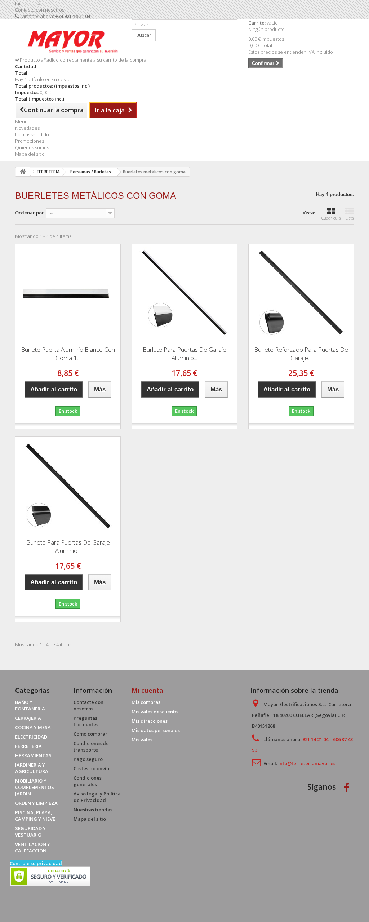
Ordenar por (29, 212)
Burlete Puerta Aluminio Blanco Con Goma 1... (68, 353)
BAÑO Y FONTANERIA (30, 705)
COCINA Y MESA (33, 727)
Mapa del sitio (30, 154)
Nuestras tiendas (93, 809)
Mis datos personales (156, 730)
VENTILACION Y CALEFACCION (32, 847)
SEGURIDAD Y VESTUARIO (30, 831)
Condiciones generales (88, 781)
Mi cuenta (147, 690)
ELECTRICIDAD (31, 736)
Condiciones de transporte (91, 746)
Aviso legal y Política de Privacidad (97, 796)
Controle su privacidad (36, 863)
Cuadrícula (331, 218)
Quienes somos (32, 147)
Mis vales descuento (155, 711)
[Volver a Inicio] (23, 171)
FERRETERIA (28, 746)
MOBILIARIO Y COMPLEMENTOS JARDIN (34, 787)
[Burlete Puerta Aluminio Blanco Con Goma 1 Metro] (68, 292)
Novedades (27, 128)
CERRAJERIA (28, 718)
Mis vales (142, 739)
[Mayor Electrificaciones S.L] (68, 41)
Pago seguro (88, 759)
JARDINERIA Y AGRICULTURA (31, 768)
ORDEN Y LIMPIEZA (36, 803)
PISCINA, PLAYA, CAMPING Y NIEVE (35, 815)
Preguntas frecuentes (86, 721)
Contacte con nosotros (39, 9)
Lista (350, 218)
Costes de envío (91, 768)
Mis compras (146, 702)
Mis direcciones (150, 721)
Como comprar (90, 734)
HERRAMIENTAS (33, 755)
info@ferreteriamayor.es (306, 763)
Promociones (29, 141)
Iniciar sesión (29, 3)
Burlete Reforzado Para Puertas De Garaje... (301, 353)
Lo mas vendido (32, 134)
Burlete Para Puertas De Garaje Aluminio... (184, 353)
